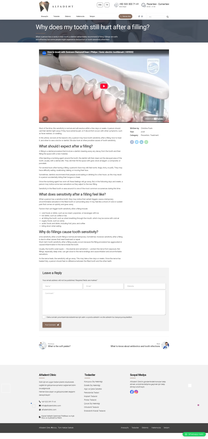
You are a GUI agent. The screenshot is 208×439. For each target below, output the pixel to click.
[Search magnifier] (167, 16)
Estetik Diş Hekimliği (92, 385)
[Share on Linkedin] (141, 142)
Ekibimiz (68, 16)
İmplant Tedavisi (90, 396)
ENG (100, 5)
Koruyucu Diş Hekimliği (93, 382)
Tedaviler (56, 16)
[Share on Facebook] (132, 142)
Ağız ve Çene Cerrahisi (93, 389)
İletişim (92, 16)
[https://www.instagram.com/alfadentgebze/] (142, 16)
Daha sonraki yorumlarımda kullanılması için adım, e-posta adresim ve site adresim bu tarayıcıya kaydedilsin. (89, 317)
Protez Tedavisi (90, 400)
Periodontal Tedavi (91, 393)
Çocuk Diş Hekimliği (92, 404)
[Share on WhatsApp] (146, 142)
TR (107, 5)
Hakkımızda (80, 16)
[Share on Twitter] (137, 142)
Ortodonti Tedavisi (91, 407)
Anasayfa (44, 16)
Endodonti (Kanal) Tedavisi (94, 411)
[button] (194, 434)
